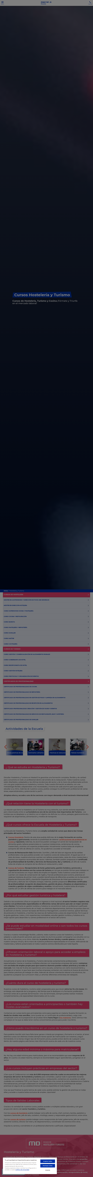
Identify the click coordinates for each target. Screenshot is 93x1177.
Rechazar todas (47, 1165)
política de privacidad (22, 1169)
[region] (30, 1165)
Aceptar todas (47, 1161)
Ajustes (47, 1170)
